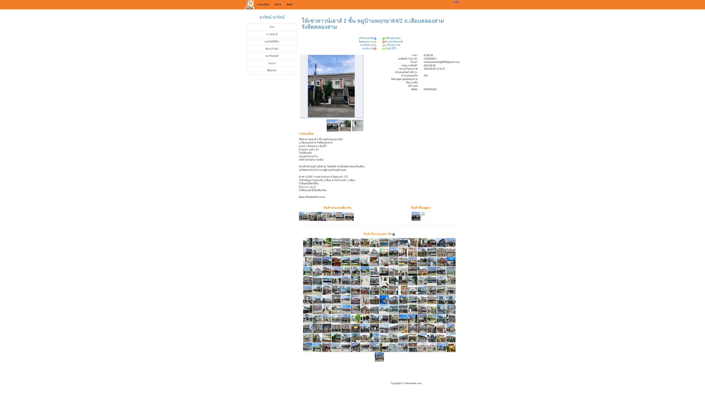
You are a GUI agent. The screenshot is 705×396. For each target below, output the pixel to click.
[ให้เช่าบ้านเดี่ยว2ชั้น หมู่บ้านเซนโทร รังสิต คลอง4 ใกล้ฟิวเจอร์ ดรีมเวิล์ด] (384, 337)
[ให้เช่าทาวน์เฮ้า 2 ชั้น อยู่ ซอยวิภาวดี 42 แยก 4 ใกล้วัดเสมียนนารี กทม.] (374, 328)
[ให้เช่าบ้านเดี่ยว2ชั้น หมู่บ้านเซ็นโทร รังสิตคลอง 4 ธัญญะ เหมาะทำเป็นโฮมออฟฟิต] (384, 299)
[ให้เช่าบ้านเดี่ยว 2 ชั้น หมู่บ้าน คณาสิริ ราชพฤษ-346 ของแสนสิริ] (327, 261)
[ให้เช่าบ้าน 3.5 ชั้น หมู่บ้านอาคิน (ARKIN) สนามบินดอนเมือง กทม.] (412, 280)
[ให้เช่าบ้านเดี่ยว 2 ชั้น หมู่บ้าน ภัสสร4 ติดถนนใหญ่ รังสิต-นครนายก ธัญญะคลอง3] (374, 242)
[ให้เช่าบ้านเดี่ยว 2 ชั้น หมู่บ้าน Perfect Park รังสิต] (422, 280)
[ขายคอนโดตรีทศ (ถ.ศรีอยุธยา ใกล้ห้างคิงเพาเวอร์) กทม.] (393, 290)
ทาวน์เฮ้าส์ (272, 34)
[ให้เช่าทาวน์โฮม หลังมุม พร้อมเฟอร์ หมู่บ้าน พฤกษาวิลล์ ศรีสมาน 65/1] (346, 271)
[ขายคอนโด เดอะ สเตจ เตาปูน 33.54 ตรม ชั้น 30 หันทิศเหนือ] (412, 242)
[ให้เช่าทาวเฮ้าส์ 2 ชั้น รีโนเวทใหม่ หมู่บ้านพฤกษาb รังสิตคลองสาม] (374, 252)
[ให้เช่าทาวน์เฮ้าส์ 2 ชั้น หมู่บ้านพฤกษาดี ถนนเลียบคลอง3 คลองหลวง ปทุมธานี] (365, 309)
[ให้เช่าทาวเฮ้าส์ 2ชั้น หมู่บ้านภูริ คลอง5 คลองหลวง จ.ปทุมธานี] (365, 299)
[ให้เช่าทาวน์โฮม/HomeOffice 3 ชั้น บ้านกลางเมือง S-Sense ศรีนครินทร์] (451, 271)
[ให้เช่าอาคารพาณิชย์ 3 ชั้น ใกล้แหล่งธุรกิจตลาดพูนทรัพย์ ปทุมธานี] (336, 328)
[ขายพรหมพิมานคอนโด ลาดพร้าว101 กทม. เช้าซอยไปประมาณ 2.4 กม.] (384, 280)
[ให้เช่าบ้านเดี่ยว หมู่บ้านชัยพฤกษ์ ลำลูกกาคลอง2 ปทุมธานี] (374, 309)
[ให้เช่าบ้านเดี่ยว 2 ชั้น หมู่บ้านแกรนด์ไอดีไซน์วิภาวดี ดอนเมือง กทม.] (365, 261)
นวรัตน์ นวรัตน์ (271, 17)
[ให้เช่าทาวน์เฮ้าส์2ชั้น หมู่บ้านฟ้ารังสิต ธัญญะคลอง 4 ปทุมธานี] (451, 328)
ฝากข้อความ (367, 45)
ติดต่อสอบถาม (366, 41)
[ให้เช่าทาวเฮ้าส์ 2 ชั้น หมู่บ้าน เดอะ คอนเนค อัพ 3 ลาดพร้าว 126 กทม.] (355, 271)
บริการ (277, 4)
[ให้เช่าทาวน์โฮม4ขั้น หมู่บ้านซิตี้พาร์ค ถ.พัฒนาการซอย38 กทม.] (374, 290)
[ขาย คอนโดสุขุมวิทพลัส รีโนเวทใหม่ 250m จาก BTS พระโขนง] (307, 261)
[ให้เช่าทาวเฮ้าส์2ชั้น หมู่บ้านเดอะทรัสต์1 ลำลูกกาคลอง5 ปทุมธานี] (346, 318)
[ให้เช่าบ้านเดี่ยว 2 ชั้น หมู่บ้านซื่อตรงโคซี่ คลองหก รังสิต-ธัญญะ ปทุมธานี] (432, 328)
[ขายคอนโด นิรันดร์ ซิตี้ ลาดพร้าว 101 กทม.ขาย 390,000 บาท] (317, 252)
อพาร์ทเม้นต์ (271, 56)
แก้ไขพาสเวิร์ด (366, 38)
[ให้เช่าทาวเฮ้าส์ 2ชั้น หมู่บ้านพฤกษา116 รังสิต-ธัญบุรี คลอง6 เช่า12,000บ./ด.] (384, 328)
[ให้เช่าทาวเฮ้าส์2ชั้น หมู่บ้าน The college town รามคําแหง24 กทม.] (451, 309)
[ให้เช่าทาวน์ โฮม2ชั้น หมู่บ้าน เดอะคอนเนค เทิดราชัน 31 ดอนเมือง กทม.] (432, 318)
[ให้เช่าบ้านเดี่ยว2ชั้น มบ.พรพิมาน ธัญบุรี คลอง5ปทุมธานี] (355, 290)
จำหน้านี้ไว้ (391, 48)
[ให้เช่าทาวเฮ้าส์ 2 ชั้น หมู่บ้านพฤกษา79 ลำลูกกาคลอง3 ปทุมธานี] (346, 242)
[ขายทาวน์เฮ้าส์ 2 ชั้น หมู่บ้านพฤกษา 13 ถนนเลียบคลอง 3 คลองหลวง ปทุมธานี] (384, 242)
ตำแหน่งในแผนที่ (394, 41)
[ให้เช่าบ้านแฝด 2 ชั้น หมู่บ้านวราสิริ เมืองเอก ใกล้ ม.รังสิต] (432, 242)
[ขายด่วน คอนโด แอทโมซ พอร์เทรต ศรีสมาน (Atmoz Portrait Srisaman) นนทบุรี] (422, 242)
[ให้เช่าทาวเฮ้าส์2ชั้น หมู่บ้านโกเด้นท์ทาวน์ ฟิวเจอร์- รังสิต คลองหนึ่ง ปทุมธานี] (403, 309)
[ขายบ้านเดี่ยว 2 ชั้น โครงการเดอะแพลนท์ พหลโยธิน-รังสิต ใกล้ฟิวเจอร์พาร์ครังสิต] (365, 328)
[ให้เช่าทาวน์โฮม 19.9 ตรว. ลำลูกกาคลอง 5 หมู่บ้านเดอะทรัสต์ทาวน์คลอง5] (365, 318)
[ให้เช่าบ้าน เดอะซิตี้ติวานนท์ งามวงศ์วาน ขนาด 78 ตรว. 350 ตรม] (307, 309)
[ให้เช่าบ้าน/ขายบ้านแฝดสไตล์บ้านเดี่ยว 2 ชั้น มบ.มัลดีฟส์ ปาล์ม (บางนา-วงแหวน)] (327, 271)
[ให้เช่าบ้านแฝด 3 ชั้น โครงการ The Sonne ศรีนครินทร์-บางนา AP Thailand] (317, 271)
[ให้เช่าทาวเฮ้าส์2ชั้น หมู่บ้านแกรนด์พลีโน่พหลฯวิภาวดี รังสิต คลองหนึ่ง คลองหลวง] (307, 290)
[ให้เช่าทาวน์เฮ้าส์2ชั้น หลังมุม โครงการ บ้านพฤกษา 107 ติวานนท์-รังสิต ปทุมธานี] (451, 347)
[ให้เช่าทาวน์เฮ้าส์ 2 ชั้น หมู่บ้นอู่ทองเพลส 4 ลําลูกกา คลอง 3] (412, 252)
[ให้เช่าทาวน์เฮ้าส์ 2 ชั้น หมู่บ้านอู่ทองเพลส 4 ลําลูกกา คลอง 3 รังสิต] (365, 290)
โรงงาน (272, 63)
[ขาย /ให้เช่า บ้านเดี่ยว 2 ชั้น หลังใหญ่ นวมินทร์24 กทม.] (403, 280)
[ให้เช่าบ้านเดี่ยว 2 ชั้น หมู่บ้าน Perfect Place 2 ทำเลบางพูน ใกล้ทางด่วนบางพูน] (327, 242)
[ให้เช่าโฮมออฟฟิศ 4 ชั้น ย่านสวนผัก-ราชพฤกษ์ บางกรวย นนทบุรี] (317, 299)
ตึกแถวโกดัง (272, 48)
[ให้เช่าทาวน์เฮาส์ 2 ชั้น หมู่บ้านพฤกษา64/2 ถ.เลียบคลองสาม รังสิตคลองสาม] (393, 252)
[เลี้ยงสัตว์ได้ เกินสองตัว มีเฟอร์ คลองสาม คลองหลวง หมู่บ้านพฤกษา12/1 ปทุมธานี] (412, 328)
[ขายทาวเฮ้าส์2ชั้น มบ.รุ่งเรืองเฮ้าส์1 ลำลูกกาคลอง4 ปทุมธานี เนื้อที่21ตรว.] (412, 290)
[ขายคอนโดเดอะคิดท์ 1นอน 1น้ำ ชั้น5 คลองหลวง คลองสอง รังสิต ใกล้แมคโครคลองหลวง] (327, 309)
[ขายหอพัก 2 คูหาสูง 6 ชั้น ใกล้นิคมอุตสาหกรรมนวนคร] (441, 252)
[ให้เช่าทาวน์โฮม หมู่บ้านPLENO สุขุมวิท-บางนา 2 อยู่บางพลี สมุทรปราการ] (412, 299)
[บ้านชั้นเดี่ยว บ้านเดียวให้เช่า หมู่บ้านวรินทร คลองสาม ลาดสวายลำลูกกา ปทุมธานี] (451, 337)
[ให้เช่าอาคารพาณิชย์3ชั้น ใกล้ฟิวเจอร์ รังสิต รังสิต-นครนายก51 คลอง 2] (384, 252)
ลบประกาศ (368, 48)
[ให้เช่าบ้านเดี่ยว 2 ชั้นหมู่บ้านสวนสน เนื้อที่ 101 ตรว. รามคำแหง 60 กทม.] (384, 290)
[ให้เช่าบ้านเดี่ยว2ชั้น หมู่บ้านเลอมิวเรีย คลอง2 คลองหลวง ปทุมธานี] (403, 299)
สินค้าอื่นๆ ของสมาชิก (378, 233)
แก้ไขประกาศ (392, 45)
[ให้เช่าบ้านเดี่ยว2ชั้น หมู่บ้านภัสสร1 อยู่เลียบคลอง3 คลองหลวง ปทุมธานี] (422, 309)
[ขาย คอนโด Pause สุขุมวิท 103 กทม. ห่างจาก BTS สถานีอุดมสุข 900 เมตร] (327, 252)
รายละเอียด (263, 4)
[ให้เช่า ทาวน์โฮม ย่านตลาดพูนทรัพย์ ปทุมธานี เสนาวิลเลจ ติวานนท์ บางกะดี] (441, 309)
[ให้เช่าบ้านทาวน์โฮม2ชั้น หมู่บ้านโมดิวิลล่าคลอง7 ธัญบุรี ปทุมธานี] (374, 337)
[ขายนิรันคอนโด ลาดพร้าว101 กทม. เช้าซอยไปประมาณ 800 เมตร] (365, 280)
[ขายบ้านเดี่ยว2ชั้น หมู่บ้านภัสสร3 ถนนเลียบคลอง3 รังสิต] (365, 242)
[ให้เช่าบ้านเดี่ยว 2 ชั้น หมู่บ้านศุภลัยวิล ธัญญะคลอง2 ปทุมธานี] (441, 299)
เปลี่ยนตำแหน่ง (392, 38)
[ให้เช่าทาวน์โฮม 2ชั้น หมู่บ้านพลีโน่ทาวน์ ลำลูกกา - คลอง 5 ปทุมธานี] (393, 328)
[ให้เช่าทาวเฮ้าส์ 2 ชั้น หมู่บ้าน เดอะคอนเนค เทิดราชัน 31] (365, 252)
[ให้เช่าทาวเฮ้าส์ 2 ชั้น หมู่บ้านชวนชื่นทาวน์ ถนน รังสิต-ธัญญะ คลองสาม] (317, 261)
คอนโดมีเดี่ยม (272, 41)
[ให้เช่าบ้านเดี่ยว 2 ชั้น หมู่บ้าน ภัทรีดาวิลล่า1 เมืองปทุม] (307, 242)
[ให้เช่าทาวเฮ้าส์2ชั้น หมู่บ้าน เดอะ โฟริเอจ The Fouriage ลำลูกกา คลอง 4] (432, 309)
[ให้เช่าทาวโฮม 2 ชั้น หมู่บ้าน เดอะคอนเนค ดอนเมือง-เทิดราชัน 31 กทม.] (403, 318)
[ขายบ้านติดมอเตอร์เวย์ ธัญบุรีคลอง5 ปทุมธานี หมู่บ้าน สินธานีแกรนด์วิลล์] (374, 347)
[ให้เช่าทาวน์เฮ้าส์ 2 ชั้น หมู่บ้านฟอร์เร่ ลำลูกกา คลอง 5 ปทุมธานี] (307, 299)
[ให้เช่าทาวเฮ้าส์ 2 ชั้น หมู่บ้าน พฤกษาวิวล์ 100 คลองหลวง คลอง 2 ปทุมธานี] (393, 261)
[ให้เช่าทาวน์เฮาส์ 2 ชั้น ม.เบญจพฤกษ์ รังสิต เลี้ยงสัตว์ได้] (327, 280)
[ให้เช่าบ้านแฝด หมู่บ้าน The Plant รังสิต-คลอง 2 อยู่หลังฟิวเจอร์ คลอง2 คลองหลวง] (441, 242)
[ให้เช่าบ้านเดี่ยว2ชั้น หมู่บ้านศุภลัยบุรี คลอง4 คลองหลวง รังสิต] (422, 261)
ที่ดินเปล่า (272, 70)
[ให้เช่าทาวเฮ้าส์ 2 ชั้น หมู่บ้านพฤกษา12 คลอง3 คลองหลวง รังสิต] (432, 280)
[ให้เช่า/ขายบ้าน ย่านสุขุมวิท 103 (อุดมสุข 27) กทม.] (317, 328)
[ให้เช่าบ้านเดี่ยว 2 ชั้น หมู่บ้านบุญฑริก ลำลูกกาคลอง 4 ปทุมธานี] (355, 242)
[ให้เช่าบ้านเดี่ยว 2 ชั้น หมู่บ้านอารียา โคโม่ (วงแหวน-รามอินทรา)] (393, 280)
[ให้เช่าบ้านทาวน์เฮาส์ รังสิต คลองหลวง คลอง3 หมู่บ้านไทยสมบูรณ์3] (336, 318)
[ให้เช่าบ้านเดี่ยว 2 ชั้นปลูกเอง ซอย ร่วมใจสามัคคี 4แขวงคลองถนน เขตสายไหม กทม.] (412, 318)
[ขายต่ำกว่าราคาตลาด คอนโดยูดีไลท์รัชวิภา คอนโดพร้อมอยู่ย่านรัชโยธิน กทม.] (384, 261)
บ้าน (272, 27)
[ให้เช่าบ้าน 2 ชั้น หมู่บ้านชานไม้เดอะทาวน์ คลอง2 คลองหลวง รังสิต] (307, 252)
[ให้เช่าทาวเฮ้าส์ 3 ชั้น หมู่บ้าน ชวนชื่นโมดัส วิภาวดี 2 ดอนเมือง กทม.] (336, 252)
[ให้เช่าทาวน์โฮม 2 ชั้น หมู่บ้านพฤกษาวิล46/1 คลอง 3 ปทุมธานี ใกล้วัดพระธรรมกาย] (412, 309)
